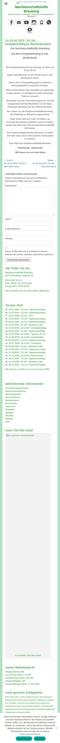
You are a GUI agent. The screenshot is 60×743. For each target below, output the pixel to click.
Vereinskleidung (12, 397)
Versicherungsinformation (17, 388)
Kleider (33, 709)
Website (9, 238)
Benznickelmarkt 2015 (13, 700)
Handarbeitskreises (43, 703)
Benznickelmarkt (46, 697)
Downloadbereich (13, 394)
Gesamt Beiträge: (13, 681)
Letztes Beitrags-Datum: (16, 684)
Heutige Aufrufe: (13, 672)
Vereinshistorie (12, 400)
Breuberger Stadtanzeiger (38, 700)
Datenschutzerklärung (15, 391)
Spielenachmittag (37, 309)
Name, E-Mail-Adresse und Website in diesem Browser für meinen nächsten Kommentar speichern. (29, 253)
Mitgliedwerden (10, 712)
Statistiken (10, 409)
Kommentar (11, 185)
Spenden (9, 412)
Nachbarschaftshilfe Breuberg (31, 9)
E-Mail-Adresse (13, 229)
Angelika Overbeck (32, 697)
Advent (7, 697)
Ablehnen (39, 738)
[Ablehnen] (56, 728)
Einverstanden (24, 738)
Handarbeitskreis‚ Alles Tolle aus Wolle (18, 706)
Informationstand (47, 706)
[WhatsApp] (48, 25)
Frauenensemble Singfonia (26, 703)
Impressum (10, 406)
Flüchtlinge (12, 703)
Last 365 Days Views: (15, 678)
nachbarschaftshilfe (23, 712)
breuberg (25, 700)
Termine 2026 (43, 369)
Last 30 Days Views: (14, 675)
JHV (31, 315)
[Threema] (29, 33)
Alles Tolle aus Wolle (18, 697)
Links (7, 422)
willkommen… (45, 291)
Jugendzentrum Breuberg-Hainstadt (18, 709)
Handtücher (37, 706)
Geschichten (11, 403)
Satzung (9, 418)
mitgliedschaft (50, 709)
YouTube (9, 415)
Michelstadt (41, 709)
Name (8, 219)
